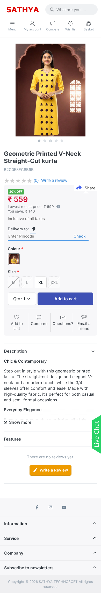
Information (15, 523)
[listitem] (50, 90)
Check (79, 236)
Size (12, 271)
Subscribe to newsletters (29, 567)
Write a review (54, 180)
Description (15, 351)
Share (90, 187)
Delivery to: (18, 228)
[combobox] (71, 9)
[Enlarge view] (50, 90)
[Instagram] (50, 507)
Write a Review (54, 470)
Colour (14, 248)
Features (12, 439)
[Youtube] (64, 507)
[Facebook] (37, 507)
